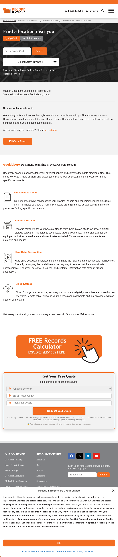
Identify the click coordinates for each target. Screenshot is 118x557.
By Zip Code (11, 38)
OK (59, 543)
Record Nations (9, 21)
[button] (113, 490)
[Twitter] (79, 456)
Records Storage (25, 220)
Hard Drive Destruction (28, 252)
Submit (103, 474)
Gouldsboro (11, 164)
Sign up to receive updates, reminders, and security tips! (89, 467)
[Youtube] (96, 456)
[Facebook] (71, 456)
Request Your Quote (59, 411)
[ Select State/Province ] (30, 62)
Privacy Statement (85, 551)
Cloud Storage (24, 284)
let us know (51, 130)
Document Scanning (26, 192)
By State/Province (31, 38)
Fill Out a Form (17, 141)
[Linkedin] (88, 456)
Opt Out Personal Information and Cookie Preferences (48, 551)
